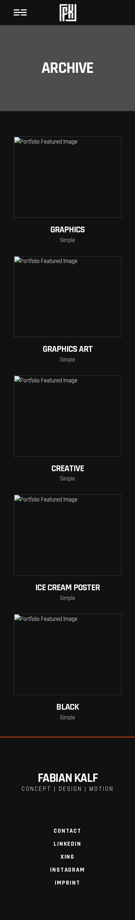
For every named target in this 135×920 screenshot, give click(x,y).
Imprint (67, 882)
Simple (67, 240)
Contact (67, 830)
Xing (67, 856)
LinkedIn (67, 843)
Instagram (67, 869)
